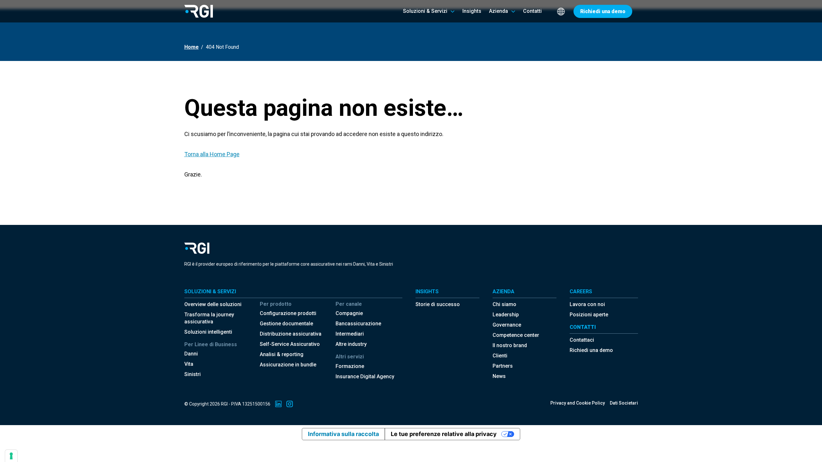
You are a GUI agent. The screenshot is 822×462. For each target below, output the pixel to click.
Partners (503, 366)
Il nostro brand (510, 345)
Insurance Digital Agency (365, 376)
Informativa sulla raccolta (343, 434)
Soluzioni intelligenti (208, 332)
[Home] (198, 11)
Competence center (516, 335)
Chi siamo (504, 304)
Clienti (500, 356)
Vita (188, 364)
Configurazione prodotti (288, 313)
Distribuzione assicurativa (290, 334)
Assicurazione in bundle (288, 365)
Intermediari (350, 334)
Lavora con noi (587, 304)
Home (191, 47)
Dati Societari (624, 403)
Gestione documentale (286, 324)
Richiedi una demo (591, 350)
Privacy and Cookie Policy (577, 403)
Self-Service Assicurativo (290, 344)
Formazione (350, 366)
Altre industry (351, 344)
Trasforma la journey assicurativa (209, 318)
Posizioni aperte (589, 315)
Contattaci (582, 340)
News (499, 376)
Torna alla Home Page (212, 154)
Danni (191, 354)
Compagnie (349, 313)
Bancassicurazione (358, 324)
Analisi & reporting (281, 354)
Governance (507, 325)
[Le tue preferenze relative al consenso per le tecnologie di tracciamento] (11, 456)
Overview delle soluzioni (212, 304)
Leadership (506, 315)
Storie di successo (437, 304)
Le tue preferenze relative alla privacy (444, 434)
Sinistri (192, 374)
